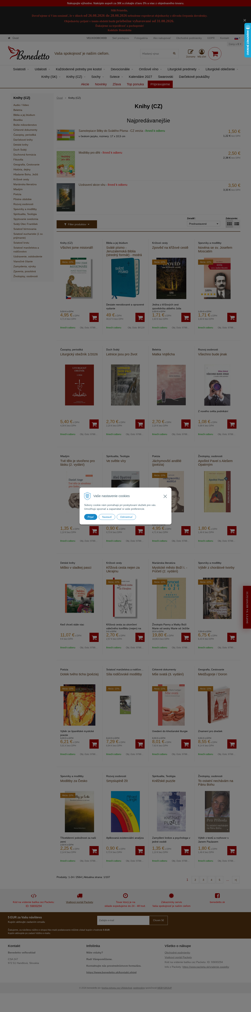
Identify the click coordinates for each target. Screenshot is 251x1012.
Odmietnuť (126, 516)
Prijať (91, 516)
